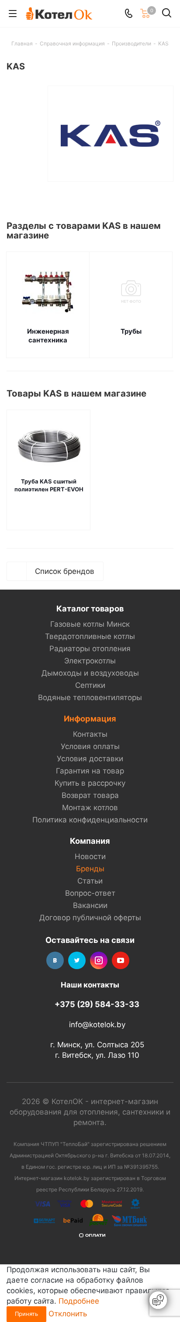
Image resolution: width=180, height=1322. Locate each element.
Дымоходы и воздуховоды (90, 673)
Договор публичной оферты (90, 917)
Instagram (98, 960)
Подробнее (79, 1301)
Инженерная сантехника (48, 335)
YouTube (120, 960)
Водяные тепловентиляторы (90, 697)
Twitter (77, 960)
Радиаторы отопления (90, 648)
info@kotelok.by (97, 1024)
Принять (26, 1313)
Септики (90, 685)
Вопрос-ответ (90, 893)
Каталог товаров (90, 608)
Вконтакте (55, 960)
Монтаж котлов (90, 807)
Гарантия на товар (90, 770)
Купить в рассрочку (90, 783)
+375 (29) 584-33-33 (97, 1004)
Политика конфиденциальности (90, 819)
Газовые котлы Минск (90, 624)
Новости (90, 856)
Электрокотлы (90, 660)
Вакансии (90, 905)
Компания (90, 841)
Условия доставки (90, 758)
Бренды (90, 868)
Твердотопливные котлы (90, 636)
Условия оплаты (90, 746)
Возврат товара (90, 795)
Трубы (131, 331)
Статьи (90, 881)
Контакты (90, 734)
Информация (90, 718)
